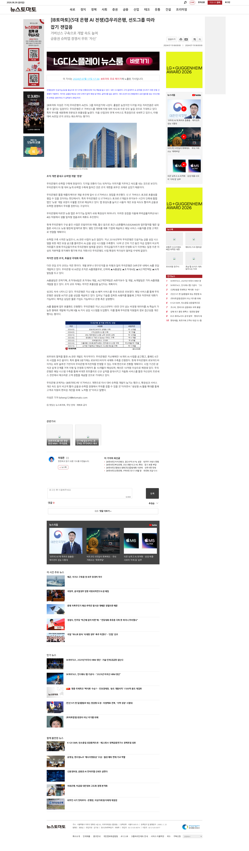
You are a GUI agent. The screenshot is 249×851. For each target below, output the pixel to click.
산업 (136, 9)
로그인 (227, 2)
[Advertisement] (215, 55)
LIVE (192, 2)
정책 (93, 9)
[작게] (199, 39)
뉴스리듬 (171, 95)
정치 (83, 9)
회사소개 (76, 836)
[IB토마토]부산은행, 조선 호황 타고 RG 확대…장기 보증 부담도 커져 (134, 465)
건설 (168, 9)
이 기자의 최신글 (112, 458)
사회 (104, 9)
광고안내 (96, 836)
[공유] (186, 39)
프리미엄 (181, 9)
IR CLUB (124, 836)
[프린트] (181, 39)
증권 (115, 9)
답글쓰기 (171, 39)
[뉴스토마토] (23, 9)
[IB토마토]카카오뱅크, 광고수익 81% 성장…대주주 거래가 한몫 (132, 462)
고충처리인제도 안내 (139, 836)
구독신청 (177, 836)
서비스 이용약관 (157, 836)
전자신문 (201, 2)
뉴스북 (64, 467)
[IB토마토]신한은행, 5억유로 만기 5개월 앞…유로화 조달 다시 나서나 (134, 471)
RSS (168, 836)
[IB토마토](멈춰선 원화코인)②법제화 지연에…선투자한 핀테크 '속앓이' (135, 468)
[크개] (194, 39)
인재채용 (86, 836)
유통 (157, 9)
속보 (72, 9)
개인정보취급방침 (110, 836)
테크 (147, 9)
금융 (125, 9)
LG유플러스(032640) (127, 225)
